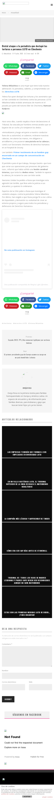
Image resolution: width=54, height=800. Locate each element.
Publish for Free (37, 757)
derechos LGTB (20, 323)
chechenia (7, 323)
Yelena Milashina (36, 323)
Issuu (17, 757)
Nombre (5, 671)
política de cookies (8, 794)
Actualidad (7, 53)
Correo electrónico (9, 682)
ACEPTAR (27, 796)
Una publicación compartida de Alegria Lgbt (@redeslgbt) (28, 285)
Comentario (7, 644)
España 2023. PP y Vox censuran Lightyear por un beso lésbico (29, 340)
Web (30, 682)
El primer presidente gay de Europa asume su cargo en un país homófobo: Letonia (25, 354)
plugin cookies (47, 797)
